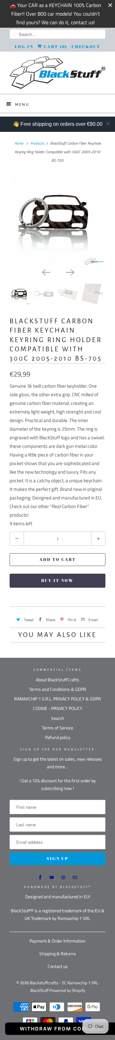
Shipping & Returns (57, 953)
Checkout (86, 47)
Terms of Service (57, 727)
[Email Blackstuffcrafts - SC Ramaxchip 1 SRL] (75, 877)
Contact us (58, 966)
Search (57, 718)
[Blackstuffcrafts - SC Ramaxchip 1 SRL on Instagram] (63, 877)
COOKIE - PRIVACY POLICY (57, 708)
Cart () (54, 47)
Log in (24, 47)
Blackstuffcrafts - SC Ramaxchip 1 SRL (64, 982)
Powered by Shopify (67, 990)
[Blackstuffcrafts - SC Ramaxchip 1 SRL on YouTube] (52, 877)
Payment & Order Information (57, 940)
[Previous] (45, 272)
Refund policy (57, 737)
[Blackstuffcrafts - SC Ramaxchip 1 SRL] (57, 72)
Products (37, 143)
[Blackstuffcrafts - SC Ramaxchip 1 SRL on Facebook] (40, 877)
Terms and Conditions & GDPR (57, 689)
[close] (108, 123)
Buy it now (57, 580)
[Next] (70, 272)
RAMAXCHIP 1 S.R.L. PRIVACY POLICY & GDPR (57, 698)
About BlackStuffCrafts (57, 679)
